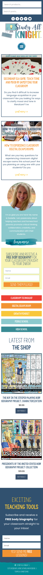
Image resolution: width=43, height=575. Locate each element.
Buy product (21, 411)
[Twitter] (21, 19)
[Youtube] (30, 19)
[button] (22, 46)
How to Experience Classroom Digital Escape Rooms (22, 147)
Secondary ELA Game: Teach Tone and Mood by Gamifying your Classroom (21, 82)
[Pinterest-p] (25, 19)
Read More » (21, 111)
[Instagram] (13, 19)
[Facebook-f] (17, 19)
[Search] (38, 11)
